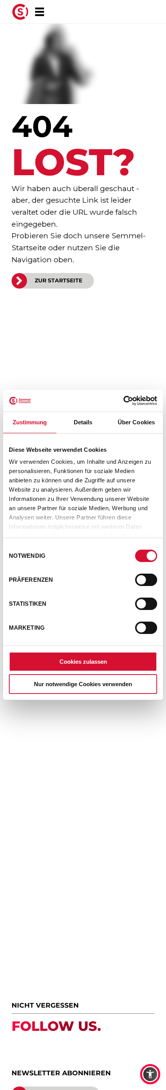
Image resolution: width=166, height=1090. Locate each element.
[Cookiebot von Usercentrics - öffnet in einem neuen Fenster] (123, 401)
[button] (150, 1074)
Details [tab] (83, 422)
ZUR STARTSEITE (58, 280)
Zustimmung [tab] (30, 422)
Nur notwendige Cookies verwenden (83, 684)
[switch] (146, 580)
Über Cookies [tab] (136, 422)
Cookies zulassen (83, 661)
